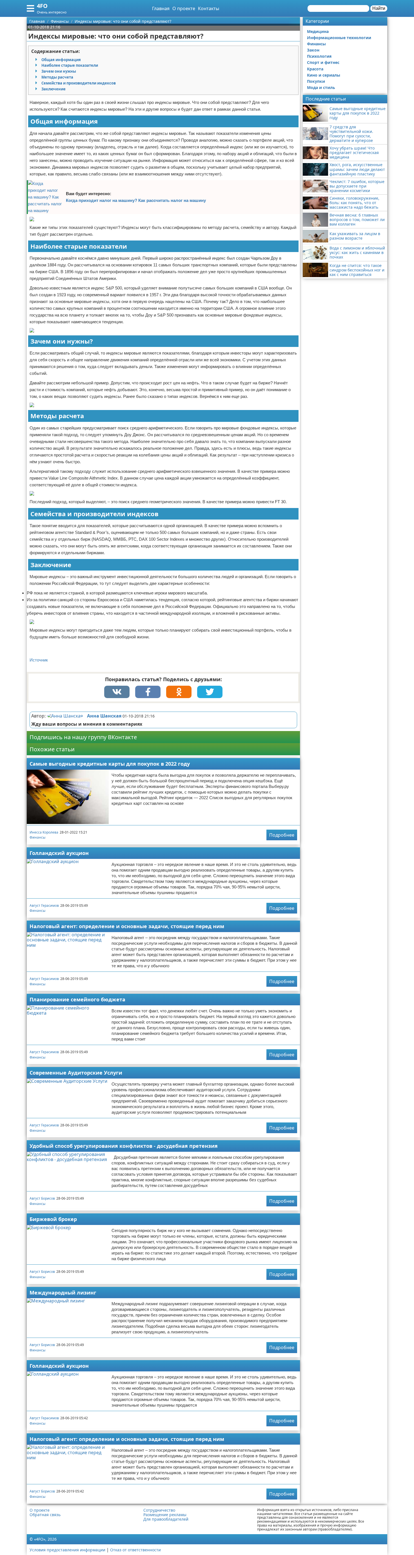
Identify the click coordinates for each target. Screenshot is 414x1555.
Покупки (316, 81)
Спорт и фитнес (323, 62)
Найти (378, 8)
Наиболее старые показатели (69, 65)
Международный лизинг (63, 1292)
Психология (319, 56)
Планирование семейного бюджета (77, 999)
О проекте (183, 8)
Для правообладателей (165, 1519)
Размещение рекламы (164, 1514)
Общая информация (61, 59)
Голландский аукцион (59, 853)
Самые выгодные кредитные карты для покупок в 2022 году (110, 763)
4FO (42, 6)
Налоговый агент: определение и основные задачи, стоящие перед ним (127, 926)
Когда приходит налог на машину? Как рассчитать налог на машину (136, 200)
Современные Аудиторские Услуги (76, 1072)
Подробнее (281, 835)
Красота (315, 69)
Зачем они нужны (58, 71)
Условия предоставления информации (67, 1549)
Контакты (208, 8)
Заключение (53, 89)
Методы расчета (57, 77)
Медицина (318, 31)
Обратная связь (45, 1514)
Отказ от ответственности (135, 1549)
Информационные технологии (339, 37)
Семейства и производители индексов (78, 83)
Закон (313, 50)
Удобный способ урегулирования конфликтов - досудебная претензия (124, 1145)
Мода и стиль (321, 87)
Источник (39, 660)
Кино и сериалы (323, 75)
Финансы (37, 837)
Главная (161, 8)
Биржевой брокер (53, 1219)
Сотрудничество (159, 1510)
